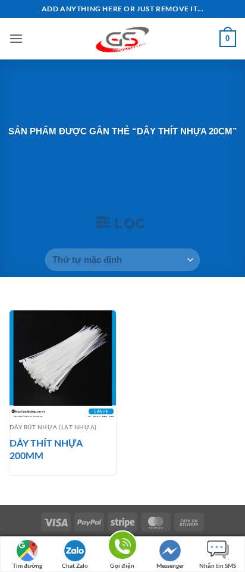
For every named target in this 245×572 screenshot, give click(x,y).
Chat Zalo (75, 565)
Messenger (170, 565)
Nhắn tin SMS (217, 565)
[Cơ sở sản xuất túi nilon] (122, 38)
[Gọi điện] (122, 547)
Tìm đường (27, 565)
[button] (16, 38)
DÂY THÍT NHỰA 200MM (46, 449)
